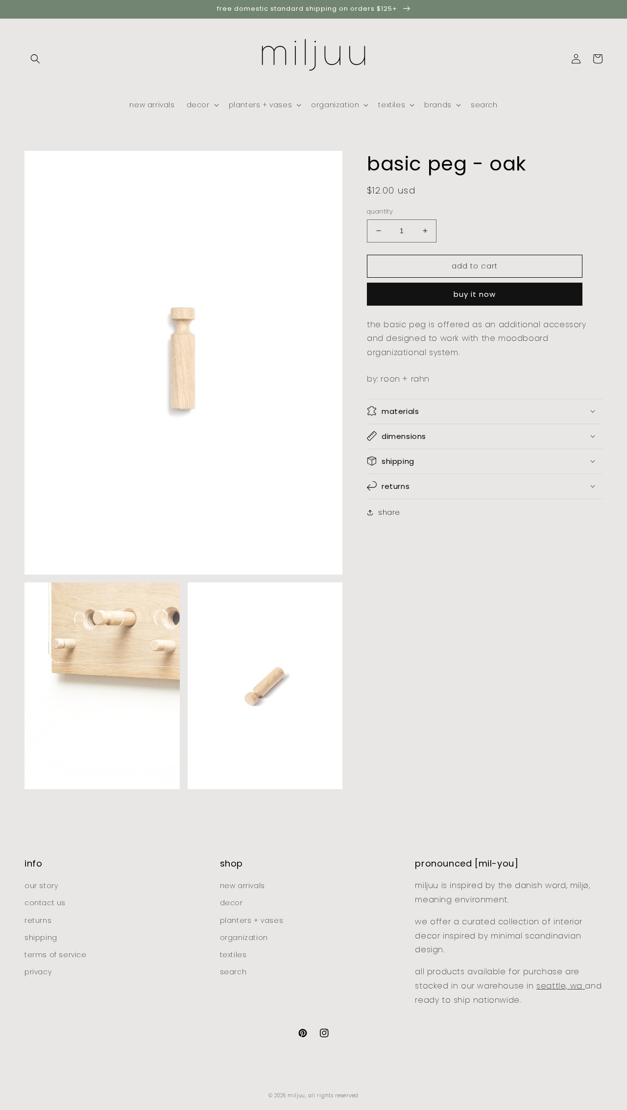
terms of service (55, 955)
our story (41, 886)
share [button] (389, 512)
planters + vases (252, 920)
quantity (380, 211)
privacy (37, 972)
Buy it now (475, 294)
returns (37, 920)
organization (244, 937)
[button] (35, 59)
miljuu (296, 1095)
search (233, 972)
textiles (233, 955)
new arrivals (242, 886)
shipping (40, 937)
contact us (45, 903)
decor (231, 903)
